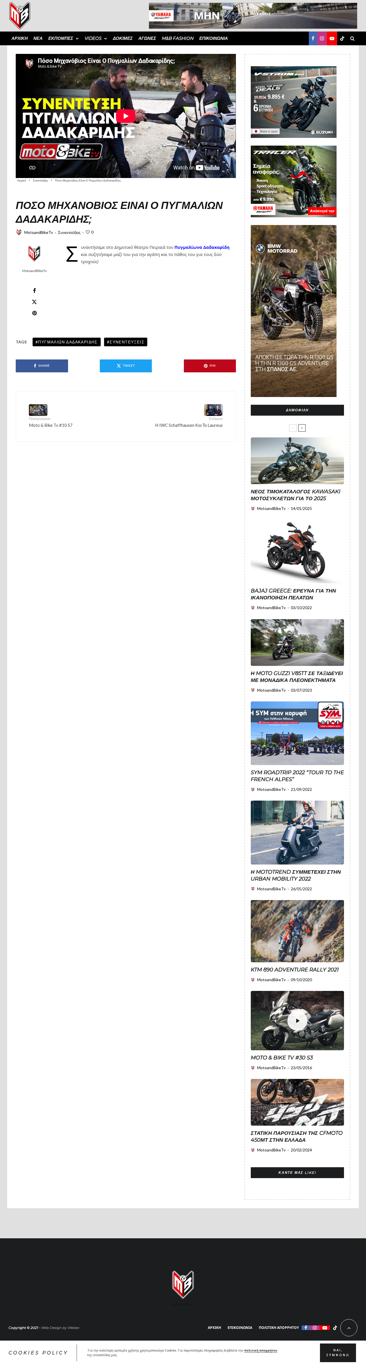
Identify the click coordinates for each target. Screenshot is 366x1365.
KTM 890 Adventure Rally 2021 (295, 970)
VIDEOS (93, 38)
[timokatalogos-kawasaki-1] (297, 460)
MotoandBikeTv (38, 232)
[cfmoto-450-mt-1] (297, 1102)
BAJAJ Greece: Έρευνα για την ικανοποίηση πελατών (293, 594)
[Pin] (34, 313)
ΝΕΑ (38, 38)
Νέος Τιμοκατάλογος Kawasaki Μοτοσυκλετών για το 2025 (295, 495)
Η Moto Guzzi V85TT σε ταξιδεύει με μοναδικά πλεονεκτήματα (297, 676)
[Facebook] (313, 38)
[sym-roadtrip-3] (297, 733)
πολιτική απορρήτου (260, 1350)
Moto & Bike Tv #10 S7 (51, 422)
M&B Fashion (178, 38)
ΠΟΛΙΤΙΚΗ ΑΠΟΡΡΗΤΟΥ (279, 1327)
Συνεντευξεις (127, 341)
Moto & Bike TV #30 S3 (282, 1058)
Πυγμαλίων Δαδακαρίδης (68, 341)
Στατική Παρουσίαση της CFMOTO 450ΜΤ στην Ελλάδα (297, 1136)
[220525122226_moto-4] (297, 832)
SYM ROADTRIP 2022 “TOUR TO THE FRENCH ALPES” (297, 776)
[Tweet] (34, 301)
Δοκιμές (123, 38)
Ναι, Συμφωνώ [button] (338, 1352)
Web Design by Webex (60, 1327)
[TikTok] (342, 38)
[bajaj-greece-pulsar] (297, 551)
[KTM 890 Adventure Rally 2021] (297, 931)
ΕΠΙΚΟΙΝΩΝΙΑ (213, 38)
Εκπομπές (60, 38)
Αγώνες (147, 38)
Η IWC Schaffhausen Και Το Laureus (189, 422)
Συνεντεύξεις (69, 232)
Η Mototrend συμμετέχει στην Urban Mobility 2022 (296, 875)
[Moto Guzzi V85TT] (297, 642)
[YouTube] (332, 38)
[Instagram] (322, 38)
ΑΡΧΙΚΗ (19, 38)
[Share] (34, 290)
